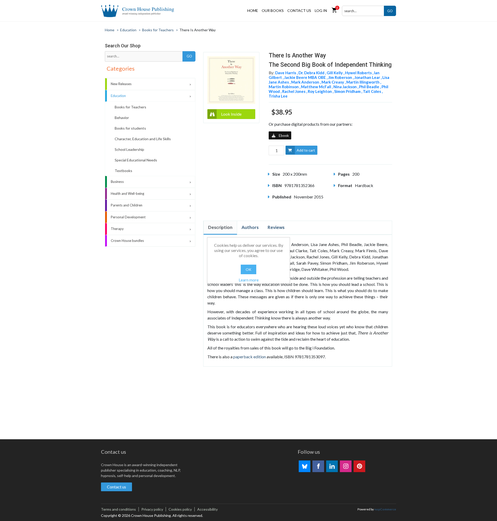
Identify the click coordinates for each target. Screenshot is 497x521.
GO (390, 11)
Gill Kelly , (336, 72)
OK (248, 269)
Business (117, 182)
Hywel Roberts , (359, 72)
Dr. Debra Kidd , (312, 72)
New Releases (121, 84)
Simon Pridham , (348, 91)
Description (220, 227)
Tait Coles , (373, 91)
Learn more (249, 279)
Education (118, 96)
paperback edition (249, 356)
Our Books (273, 10)
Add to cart (306, 150)
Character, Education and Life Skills (143, 139)
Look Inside (231, 113)
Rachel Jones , (295, 91)
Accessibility (207, 509)
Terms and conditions (118, 509)
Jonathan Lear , (368, 77)
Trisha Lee (278, 96)
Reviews (276, 227)
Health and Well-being (127, 193)
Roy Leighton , (321, 91)
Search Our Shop (123, 45)
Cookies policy (180, 509)
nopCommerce (385, 509)
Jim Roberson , (341, 77)
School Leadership (129, 149)
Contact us (299, 10)
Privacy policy (152, 509)
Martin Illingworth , (363, 82)
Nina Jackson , (346, 86)
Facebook (318, 466)
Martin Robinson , (285, 86)
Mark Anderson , (306, 82)
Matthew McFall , (317, 86)
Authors (250, 227)
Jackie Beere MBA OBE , (306, 77)
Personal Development (128, 217)
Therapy (117, 229)
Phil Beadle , (370, 86)
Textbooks (123, 170)
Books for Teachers (130, 107)
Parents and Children (126, 205)
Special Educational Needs (136, 160)
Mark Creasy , (333, 82)
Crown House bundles (127, 241)
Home (252, 10)
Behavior (122, 117)
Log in (321, 10)
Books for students (130, 128)
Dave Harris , (286, 72)
